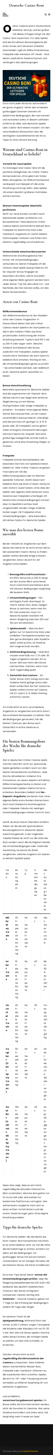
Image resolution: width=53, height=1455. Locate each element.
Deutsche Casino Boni (26, 5)
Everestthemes (30, 1451)
